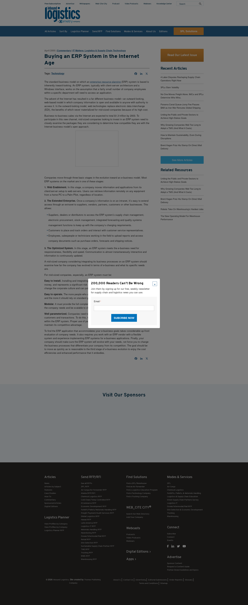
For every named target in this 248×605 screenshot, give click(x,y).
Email (97, 301)
